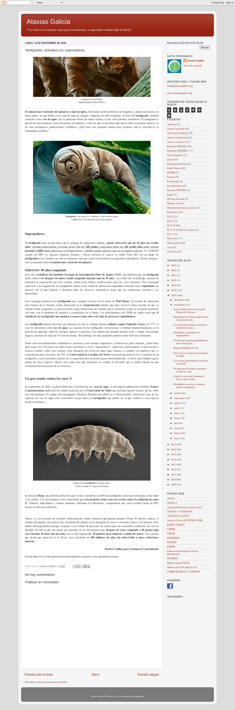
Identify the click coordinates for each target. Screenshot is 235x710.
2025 (174, 265)
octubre (178, 393)
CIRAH (171, 533)
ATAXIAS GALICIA (178, 515)
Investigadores (174, 185)
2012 (174, 469)
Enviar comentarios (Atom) (53, 682)
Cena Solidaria (174, 155)
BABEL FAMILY (176, 524)
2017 (174, 444)
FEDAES (171, 542)
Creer (170, 159)
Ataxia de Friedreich (177, 133)
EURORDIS (173, 537)
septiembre (180, 398)
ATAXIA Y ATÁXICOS (179, 511)
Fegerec (171, 176)
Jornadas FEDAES (176, 190)
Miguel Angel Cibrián (178, 562)
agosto (177, 403)
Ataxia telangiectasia (177, 137)
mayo (177, 418)
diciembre (179, 299)
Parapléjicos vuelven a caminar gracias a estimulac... (189, 385)
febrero (178, 433)
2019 (174, 290)
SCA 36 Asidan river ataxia (181, 229)
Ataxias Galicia (48, 21)
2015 (174, 454)
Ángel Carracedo (175, 128)
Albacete (171, 124)
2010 (174, 479)
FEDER (171, 172)
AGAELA (172, 502)
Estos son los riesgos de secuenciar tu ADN (190, 354)
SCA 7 (170, 234)
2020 (174, 285)
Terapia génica (174, 242)
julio (176, 408)
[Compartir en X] (81, 566)
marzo (177, 428)
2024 (174, 270)
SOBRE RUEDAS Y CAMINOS (183, 571)
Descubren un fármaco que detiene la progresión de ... (190, 318)
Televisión (172, 238)
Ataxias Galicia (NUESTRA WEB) (185, 520)
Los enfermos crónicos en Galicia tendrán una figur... (190, 326)
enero (177, 438)
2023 (174, 275)
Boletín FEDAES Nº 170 (185, 348)
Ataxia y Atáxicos (176, 141)
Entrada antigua (148, 674)
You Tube (172, 251)
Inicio (95, 674)
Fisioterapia (173, 181)
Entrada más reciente (39, 674)
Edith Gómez (173, 168)
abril (176, 423)
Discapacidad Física (177, 163)
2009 (174, 484)
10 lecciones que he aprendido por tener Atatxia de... (190, 342)
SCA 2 (170, 216)
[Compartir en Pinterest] (88, 566)
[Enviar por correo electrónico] (74, 566)
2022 (174, 280)
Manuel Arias (174, 203)
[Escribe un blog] (78, 566)
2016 (174, 449)
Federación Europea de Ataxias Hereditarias (183, 552)
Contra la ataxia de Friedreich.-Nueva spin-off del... (189, 378)
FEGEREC (172, 558)
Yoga (169, 247)
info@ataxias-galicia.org (180, 86)
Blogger (140, 696)
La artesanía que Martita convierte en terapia (190, 362)
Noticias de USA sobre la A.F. (182, 567)
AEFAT (171, 498)
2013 (174, 464)
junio (177, 413)
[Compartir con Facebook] (85, 566)
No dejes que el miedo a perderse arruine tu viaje (190, 370)
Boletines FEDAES (177, 146)
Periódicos (172, 212)
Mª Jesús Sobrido (176, 198)
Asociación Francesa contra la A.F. (184, 507)
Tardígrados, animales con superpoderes (186, 334)
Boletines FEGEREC (177, 150)
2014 (174, 459)
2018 (174, 295)
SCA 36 (171, 225)
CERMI (171, 529)
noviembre (180, 304)
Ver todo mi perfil (193, 65)
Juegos (170, 194)
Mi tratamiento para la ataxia (181, 207)
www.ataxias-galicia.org (179, 93)
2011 (174, 474)
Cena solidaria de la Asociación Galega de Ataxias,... (189, 310)
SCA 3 (170, 220)
